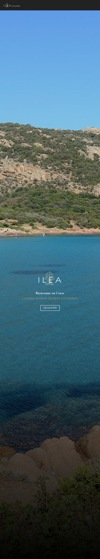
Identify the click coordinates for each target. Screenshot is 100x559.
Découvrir (50, 308)
